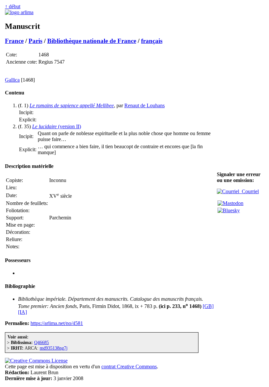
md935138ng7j (54, 348)
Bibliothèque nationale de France (91, 40)
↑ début (12, 6)
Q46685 (41, 342)
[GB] (208, 306)
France (14, 40)
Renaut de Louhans (144, 105)
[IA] (22, 312)
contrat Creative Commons (129, 366)
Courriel (249, 191)
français (151, 40)
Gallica (12, 80)
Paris (35, 40)
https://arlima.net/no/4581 (57, 323)
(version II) (56, 126)
